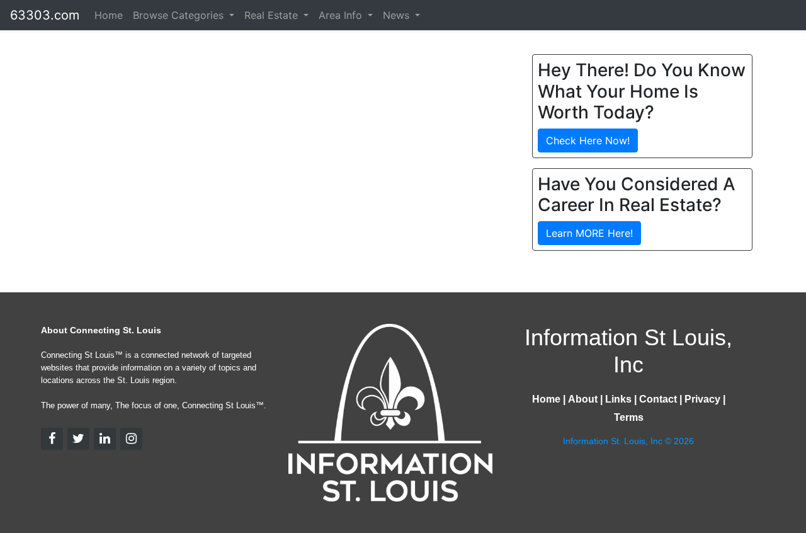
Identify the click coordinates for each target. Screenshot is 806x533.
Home (108, 15)
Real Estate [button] (272, 15)
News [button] (397, 15)
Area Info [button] (342, 15)
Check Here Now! (588, 140)
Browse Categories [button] (180, 15)
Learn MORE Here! (589, 233)
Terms (629, 417)
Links (618, 399)
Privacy (702, 399)
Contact (658, 399)
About (583, 399)
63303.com (44, 15)
